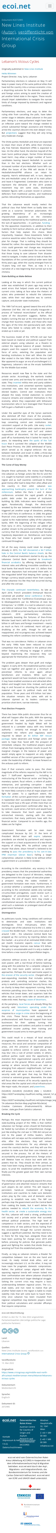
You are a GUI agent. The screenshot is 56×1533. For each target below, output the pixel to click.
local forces (24, 1004)
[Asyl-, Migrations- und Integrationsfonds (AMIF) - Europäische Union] (40, 1496)
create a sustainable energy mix (35, 1211)
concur (37, 943)
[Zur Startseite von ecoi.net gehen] (16, 6)
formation (6, 796)
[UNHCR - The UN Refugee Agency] (30, 1524)
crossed (6, 930)
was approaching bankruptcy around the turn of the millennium (27, 489)
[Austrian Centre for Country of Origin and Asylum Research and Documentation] (24, 1496)
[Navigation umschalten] (50, 6)
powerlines (39, 1086)
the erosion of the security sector (18, 975)
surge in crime (22, 1013)
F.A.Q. (5, 1443)
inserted (17, 382)
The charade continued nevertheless (20, 589)
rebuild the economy (32, 1208)
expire (37, 836)
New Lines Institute (33, 69)
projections (11, 133)
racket (48, 425)
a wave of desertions (36, 999)
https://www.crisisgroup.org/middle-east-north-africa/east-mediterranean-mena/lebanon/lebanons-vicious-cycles (27, 1375)
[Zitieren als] (4, 1331)
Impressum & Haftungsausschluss (19, 1440)
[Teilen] (10, 1331)
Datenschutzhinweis (12, 1447)
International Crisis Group (14, 1353)
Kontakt (6, 1436)
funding (46, 222)
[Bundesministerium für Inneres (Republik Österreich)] (30, 1505)
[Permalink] (16, 1331)
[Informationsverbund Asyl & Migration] (30, 1514)
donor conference (34, 595)
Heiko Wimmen (9, 73)
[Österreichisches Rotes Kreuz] (30, 1487)
